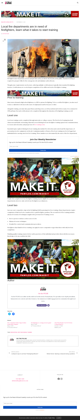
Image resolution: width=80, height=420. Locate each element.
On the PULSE (5, 33)
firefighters (13, 332)
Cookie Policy (51, 418)
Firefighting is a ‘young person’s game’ (41, 322)
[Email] (48, 305)
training (29, 332)
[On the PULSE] (8, 2)
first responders (22, 332)
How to (11, 22)
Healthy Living (5, 22)
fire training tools (39, 124)
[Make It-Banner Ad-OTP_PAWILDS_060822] (40, 14)
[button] (43, 58)
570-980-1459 (20, 379)
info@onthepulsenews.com (20, 380)
